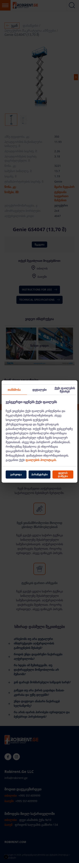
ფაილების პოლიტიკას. (41, 460)
